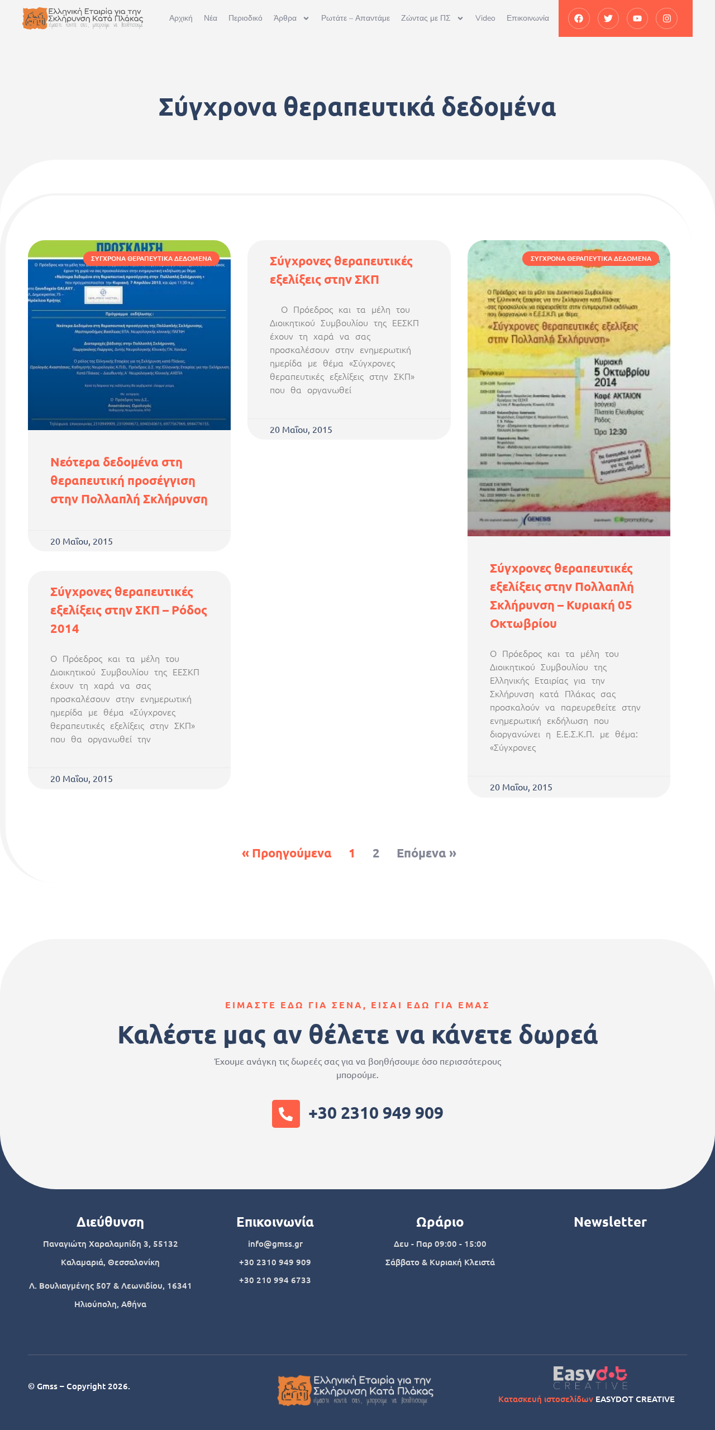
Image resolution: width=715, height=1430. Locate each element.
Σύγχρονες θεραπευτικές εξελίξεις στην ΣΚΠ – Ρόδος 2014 (128, 610)
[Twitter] (608, 18)
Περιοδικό (245, 18)
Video (485, 18)
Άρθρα (285, 18)
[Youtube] (637, 18)
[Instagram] (666, 18)
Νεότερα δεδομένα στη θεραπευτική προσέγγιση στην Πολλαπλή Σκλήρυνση (129, 480)
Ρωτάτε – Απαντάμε (355, 18)
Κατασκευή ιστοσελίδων (545, 1398)
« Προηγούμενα (287, 852)
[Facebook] (578, 18)
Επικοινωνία (528, 18)
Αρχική (181, 18)
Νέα (210, 18)
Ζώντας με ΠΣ (426, 18)
